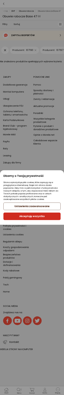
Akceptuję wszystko (32, 216)
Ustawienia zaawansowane (32, 206)
